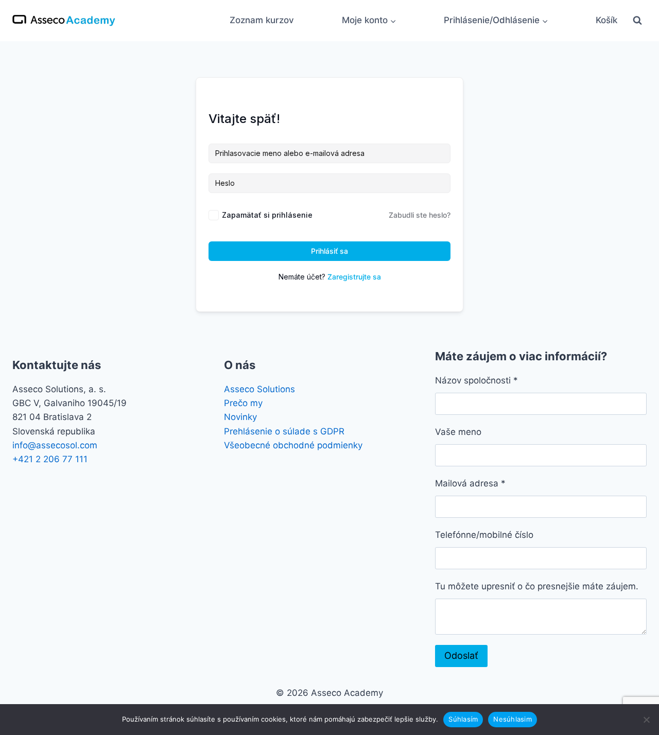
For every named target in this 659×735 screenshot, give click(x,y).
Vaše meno (458, 432)
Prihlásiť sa (329, 251)
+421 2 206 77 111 (50, 459)
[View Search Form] (637, 20)
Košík (606, 20)
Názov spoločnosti (476, 380)
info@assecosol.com (54, 445)
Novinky (240, 417)
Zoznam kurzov (262, 20)
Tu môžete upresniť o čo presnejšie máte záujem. (536, 586)
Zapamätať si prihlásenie (267, 215)
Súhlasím (463, 719)
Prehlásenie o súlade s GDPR (284, 431)
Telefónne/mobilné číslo (484, 535)
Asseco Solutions (259, 389)
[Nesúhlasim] (646, 719)
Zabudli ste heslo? (419, 215)
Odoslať (461, 655)
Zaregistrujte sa (354, 276)
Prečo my (243, 403)
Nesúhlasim (512, 719)
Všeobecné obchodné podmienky (293, 445)
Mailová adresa (470, 483)
